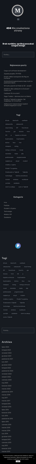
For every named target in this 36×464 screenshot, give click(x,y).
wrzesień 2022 (7, 353)
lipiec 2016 (5, 410)
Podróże (6, 205)
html (28, 131)
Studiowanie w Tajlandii (12, 172)
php (22, 153)
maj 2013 (5, 445)
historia (21, 131)
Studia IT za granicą (11, 168)
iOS (6, 135)
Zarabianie (7, 217)
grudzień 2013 (6, 436)
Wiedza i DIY (8, 214)
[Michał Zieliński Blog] (18, 10)
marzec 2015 (6, 427)
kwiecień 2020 (6, 386)
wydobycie (25, 179)
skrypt (17, 161)
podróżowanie (9, 157)
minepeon (8, 146)
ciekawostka (9, 124)
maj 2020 (5, 383)
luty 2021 (5, 362)
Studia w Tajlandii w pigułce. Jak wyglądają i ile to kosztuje (14, 100)
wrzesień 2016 (6, 407)
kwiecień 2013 (6, 448)
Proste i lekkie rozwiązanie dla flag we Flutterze (16, 77)
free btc (7, 131)
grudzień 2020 (7, 365)
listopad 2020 (6, 368)
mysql (21, 150)
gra (15, 131)
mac (20, 142)
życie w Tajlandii (23, 187)
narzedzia (8, 153)
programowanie (21, 157)
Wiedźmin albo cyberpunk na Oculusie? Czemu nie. (16, 89)
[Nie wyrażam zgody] (34, 459)
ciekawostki (19, 124)
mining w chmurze (10, 150)
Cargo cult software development (15, 71)
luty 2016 (5, 415)
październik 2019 (7, 392)
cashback (24, 120)
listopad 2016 (6, 404)
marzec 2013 (6, 451)
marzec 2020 (6, 389)
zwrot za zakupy (10, 187)
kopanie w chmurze (20, 135)
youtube (7, 183)
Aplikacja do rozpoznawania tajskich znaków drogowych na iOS (16, 104)
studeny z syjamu (10, 165)
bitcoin (7, 120)
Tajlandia (25, 172)
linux (14, 142)
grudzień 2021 (6, 356)
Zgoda (18, 461)
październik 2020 (7, 371)
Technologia (8, 211)
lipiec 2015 (5, 421)
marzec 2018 (6, 395)
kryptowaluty (20, 139)
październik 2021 (7, 359)
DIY (17, 128)
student (25, 161)
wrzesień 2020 (7, 374)
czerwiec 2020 (7, 380)
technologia (8, 176)
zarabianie (16, 183)
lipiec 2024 (5, 347)
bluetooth (15, 120)
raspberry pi (8, 161)
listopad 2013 (6, 439)
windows (15, 179)
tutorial (7, 179)
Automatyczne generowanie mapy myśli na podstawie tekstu (18, 82)
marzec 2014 (6, 430)
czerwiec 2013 (6, 442)
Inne (5, 202)
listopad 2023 (6, 350)
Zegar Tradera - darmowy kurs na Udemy (17, 96)
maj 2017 (5, 398)
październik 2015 (7, 418)
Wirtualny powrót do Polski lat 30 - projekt (17, 86)
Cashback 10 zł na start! (12, 93)
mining (16, 146)
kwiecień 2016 (6, 413)
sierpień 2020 (6, 377)
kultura (7, 142)
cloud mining (9, 128)
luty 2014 (5, 433)
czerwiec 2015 (6, 424)
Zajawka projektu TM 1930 (12, 74)
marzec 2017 (6, 401)
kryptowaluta (9, 139)
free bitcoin (25, 128)
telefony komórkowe (22, 176)
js (11, 135)
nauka (16, 153)
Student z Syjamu (10, 208)
